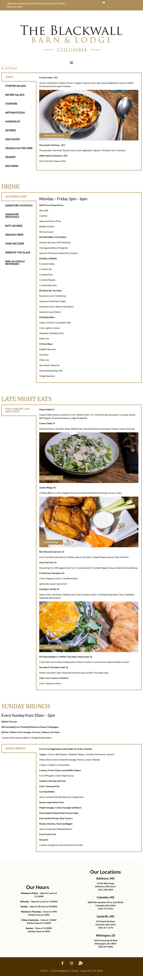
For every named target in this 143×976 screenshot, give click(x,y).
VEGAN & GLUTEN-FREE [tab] (19, 148)
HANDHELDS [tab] (12, 121)
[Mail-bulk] (80, 963)
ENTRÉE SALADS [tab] (14, 94)
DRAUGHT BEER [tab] (14, 234)
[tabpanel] (88, 120)
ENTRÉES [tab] (10, 130)
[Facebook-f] (62, 963)
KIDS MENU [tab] (11, 166)
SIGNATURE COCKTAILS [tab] (19, 205)
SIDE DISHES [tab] (12, 139)
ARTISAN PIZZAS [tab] (15, 112)
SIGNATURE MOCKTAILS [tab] (12, 215)
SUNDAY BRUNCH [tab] (15, 748)
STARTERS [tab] (11, 103)
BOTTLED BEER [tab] (13, 225)
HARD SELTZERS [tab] (14, 243)
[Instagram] (71, 963)
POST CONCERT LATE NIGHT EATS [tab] (17, 410)
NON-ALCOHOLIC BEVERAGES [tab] (15, 262)
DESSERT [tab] (10, 157)
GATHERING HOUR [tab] (15, 196)
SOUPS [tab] (9, 77)
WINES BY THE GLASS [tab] (17, 252)
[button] (104, 2)
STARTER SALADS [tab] (15, 85)
